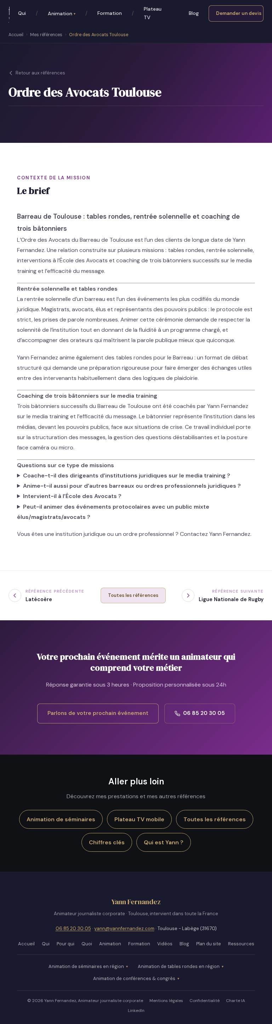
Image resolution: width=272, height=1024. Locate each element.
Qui (22, 13)
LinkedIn (136, 1010)
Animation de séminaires (61, 819)
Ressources (241, 944)
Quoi (86, 944)
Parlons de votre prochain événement (97, 713)
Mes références (46, 35)
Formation (109, 13)
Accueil (15, 35)
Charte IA (235, 1000)
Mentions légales (166, 1000)
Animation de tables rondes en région (179, 966)
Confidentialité (204, 1000)
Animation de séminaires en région (86, 966)
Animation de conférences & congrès (134, 978)
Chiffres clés (107, 842)
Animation (61, 13)
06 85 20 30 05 (204, 713)
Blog (194, 13)
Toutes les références (133, 595)
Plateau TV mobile (139, 819)
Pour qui (65, 944)
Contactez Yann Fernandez (215, 534)
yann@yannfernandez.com (124, 928)
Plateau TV (153, 13)
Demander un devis (238, 13)
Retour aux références (40, 73)
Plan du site (208, 944)
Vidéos (164, 944)
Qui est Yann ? (163, 842)
